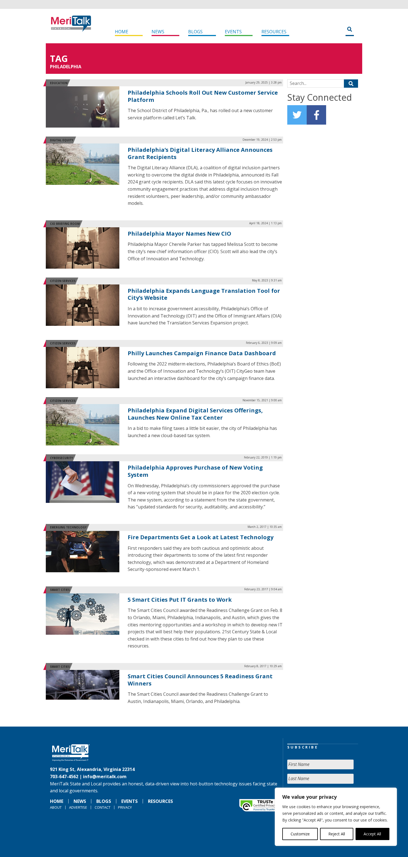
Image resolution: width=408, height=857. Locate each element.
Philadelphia (65, 67)
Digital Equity (61, 140)
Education (58, 83)
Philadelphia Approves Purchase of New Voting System (195, 471)
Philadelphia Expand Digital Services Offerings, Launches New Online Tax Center (195, 414)
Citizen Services (62, 281)
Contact (102, 807)
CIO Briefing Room (65, 224)
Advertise (78, 807)
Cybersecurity (61, 458)
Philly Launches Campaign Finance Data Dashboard (202, 353)
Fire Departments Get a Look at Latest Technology (200, 537)
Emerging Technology (68, 527)
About (56, 807)
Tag (59, 58)
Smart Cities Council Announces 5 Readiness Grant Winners (200, 679)
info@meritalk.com (105, 776)
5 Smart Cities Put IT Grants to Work (180, 599)
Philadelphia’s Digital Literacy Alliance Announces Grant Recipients (200, 153)
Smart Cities (60, 590)
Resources (273, 32)
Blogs (195, 32)
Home (121, 32)
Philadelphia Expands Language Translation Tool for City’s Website (204, 294)
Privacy (125, 807)
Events (233, 32)
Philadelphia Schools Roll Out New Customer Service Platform (203, 96)
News (158, 32)
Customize (300, 833)
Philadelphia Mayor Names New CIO (179, 233)
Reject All (336, 833)
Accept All (372, 833)
